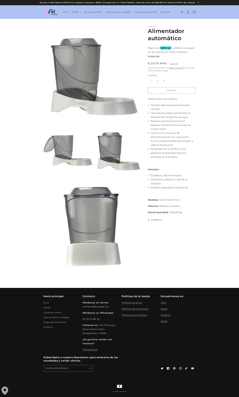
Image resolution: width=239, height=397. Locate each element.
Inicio (46, 302)
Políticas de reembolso (135, 309)
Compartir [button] (156, 219)
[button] (76, 12)
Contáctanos (90, 349)
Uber (164, 302)
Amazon (165, 315)
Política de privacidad (134, 315)
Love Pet (122, 391)
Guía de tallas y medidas (56, 317)
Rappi (164, 309)
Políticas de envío (132, 302)
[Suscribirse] (90, 368)
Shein (164, 321)
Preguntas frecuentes (54, 322)
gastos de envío (176, 68)
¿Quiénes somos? (52, 312)
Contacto (48, 327)
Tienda (46, 307)
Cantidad (152, 75)
